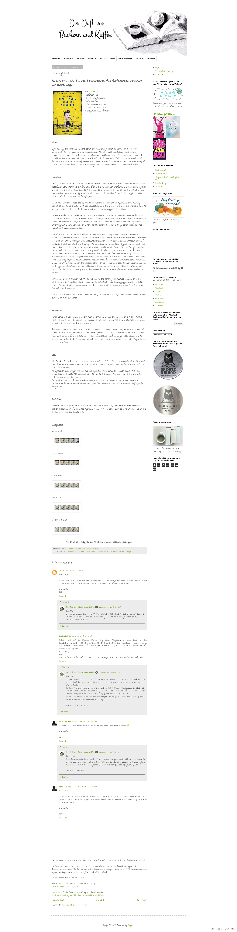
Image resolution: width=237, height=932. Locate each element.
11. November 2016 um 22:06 (85, 721)
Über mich (151, 58)
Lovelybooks (160, 298)
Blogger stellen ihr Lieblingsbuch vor (167, 178)
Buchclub (159, 186)
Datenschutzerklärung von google (65, 886)
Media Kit (159, 74)
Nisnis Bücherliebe (66, 721)
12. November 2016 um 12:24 (110, 672)
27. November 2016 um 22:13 (86, 786)
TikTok (158, 295)
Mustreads (80, 58)
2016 (61, 551)
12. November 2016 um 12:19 (110, 607)
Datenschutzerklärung (164, 71)
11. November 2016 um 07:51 (80, 636)
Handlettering (160, 183)
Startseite (56, 58)
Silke (60, 570)
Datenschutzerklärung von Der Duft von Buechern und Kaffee (78, 895)
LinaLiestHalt (63, 636)
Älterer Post (141, 900)
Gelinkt (112, 58)
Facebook (159, 288)
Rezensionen (68, 58)
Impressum (159, 67)
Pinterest (159, 305)
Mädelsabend (160, 170)
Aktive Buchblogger (125, 58)
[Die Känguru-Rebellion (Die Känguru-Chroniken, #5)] (159, 137)
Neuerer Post (58, 900)
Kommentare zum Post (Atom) (75, 904)
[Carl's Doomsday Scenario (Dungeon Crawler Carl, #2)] (159, 159)
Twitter (158, 291)
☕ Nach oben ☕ (222, 929)
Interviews (92, 58)
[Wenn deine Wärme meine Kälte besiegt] (173, 137)
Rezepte (103, 58)
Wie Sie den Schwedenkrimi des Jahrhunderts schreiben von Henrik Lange (103, 551)
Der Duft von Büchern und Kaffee (80, 607)
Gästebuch (139, 58)
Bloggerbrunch (161, 173)
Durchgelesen (69, 551)
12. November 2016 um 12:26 (110, 752)
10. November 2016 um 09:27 (74, 570)
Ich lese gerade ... (164, 114)
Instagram (159, 284)
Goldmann (95, 92)
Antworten (63, 596)
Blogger (131, 925)
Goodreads (159, 302)
